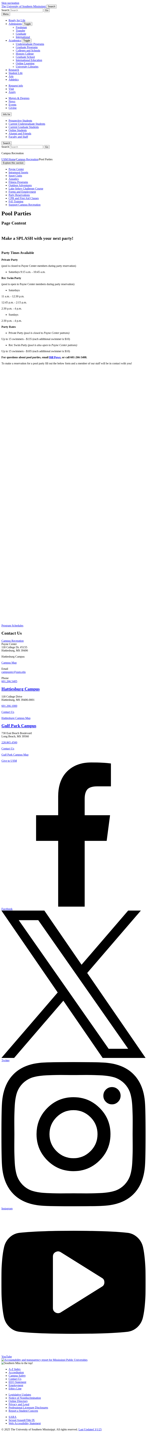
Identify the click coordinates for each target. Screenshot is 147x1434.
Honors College (25, 53)
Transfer (20, 30)
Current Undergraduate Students (27, 123)
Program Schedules (12, 625)
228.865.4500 (9, 742)
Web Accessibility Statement (25, 1423)
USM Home (8, 159)
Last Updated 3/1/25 (90, 1429)
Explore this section (13, 163)
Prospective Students (20, 120)
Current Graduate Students (24, 127)
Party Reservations (19, 195)
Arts (11, 76)
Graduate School (25, 56)
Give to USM (9, 760)
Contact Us (7, 712)
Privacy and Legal (19, 1404)
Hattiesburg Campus (20, 689)
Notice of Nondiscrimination (25, 1397)
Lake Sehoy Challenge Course (26, 188)
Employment (16, 1385)
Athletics (14, 79)
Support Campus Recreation (25, 204)
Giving (12, 107)
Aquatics (14, 178)
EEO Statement (17, 1382)
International (23, 37)
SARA (12, 1416)
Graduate (21, 33)
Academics (15, 40)
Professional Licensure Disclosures (28, 1407)
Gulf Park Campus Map (15, 754)
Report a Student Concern (23, 1410)
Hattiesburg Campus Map (15, 718)
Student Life (16, 73)
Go (46, 10)
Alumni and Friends (20, 133)
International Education (29, 60)
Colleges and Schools (28, 50)
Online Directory (18, 1401)
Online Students (18, 130)
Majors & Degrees (19, 98)
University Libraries (27, 66)
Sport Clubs (15, 175)
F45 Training (16, 201)
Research (14, 69)
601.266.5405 (9, 681)
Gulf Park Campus (18, 725)
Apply (12, 92)
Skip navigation (10, 2)
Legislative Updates (20, 1394)
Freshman (21, 27)
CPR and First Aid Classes (24, 198)
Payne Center (16, 169)
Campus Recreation (27, 159)
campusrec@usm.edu (13, 672)
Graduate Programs (27, 47)
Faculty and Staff (18, 136)
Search (6, 143)
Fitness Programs (18, 182)
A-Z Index (15, 1369)
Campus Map (9, 662)
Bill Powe (55, 357)
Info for (6, 114)
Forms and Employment (22, 191)
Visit (11, 88)
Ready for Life (17, 20)
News (12, 101)
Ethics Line (15, 1388)
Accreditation (16, 1372)
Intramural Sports (18, 172)
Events (12, 104)
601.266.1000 (9, 705)
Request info (16, 85)
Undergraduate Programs (30, 44)
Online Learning (25, 63)
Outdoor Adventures (20, 185)
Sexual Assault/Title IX (22, 1420)
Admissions (15, 23)
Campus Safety (17, 1375)
